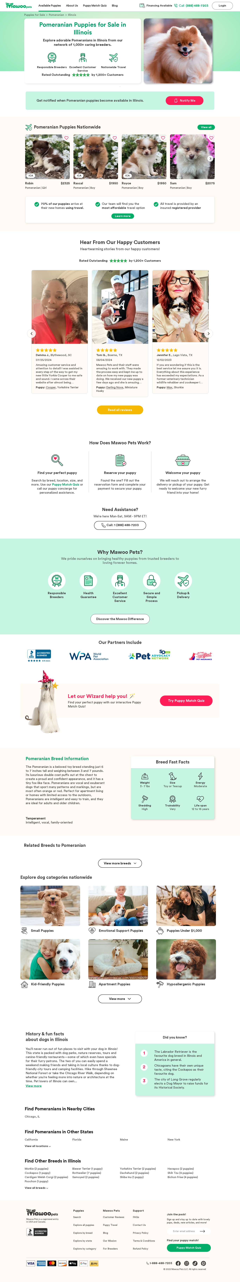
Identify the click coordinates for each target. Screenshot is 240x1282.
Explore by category (84, 1249)
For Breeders (110, 1249)
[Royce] (144, 178)
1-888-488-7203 (161, 1263)
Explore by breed (82, 1233)
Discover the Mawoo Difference (120, 619)
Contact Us (139, 1225)
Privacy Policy (140, 1233)
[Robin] (47, 178)
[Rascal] (95, 178)
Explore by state (82, 1241)
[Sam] (192, 178)
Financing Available (159, 5)
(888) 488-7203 (193, 5)
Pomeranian (56, 15)
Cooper (51, 387)
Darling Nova (114, 387)
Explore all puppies (83, 1225)
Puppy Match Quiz (65, 484)
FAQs (136, 1217)
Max (169, 387)
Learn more (123, 216)
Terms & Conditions (144, 1241)
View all (206, 127)
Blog (105, 1233)
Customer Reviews (113, 1217)
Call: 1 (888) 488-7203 (122, 525)
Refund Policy (140, 1249)
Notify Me (187, 100)
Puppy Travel (110, 1225)
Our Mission (109, 1241)
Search (77, 1217)
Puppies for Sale (34, 15)
